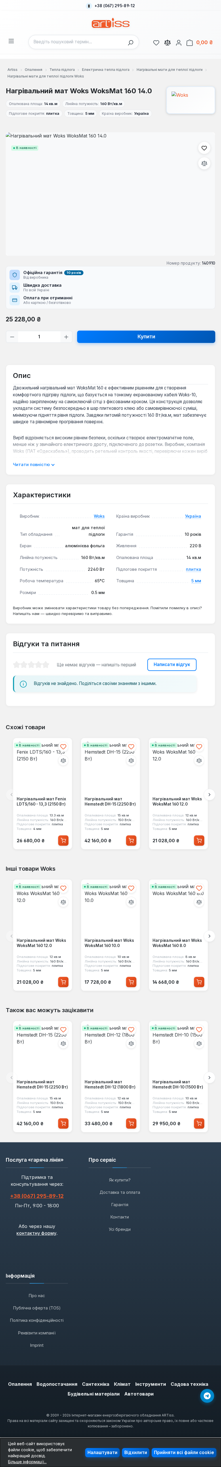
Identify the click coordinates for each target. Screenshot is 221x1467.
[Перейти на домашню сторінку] (110, 23)
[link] (156, 41)
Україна (193, 516)
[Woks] (190, 100)
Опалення (20, 1384)
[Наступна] (209, 794)
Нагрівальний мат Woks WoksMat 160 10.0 (109, 943)
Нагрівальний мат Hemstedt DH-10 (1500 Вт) (178, 1084)
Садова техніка (189, 1384)
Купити (146, 336)
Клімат (122, 1384)
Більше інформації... (27, 1461)
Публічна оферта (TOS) (37, 1307)
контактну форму (36, 1233)
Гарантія (119, 1204)
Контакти (119, 1216)
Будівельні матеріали (94, 1394)
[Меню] (11, 40)
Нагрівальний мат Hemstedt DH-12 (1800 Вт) (110, 1084)
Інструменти (150, 1384)
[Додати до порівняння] (204, 163)
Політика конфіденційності (37, 1320)
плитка (193, 569)
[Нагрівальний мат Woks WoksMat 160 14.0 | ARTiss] (110, 194)
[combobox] (76, 42)
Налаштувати (102, 1452)
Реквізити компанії (37, 1332)
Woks (99, 516)
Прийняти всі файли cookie (184, 1452)
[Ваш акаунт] (178, 41)
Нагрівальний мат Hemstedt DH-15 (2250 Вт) (110, 801)
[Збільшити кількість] (66, 336)
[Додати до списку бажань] (204, 147)
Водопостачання (57, 1384)
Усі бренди (120, 1229)
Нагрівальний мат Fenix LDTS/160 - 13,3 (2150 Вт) (41, 801)
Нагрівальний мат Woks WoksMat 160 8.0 (177, 943)
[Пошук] (132, 42)
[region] (110, 194)
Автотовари (139, 1394)
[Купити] (63, 840)
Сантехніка (95, 1384)
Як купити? (120, 1179)
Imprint (36, 1345)
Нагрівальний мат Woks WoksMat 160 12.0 (177, 801)
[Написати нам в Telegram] (207, 1396)
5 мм (196, 580)
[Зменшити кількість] (12, 336)
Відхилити (135, 1452)
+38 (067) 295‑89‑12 (37, 1196)
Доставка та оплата (120, 1192)
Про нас (37, 1295)
